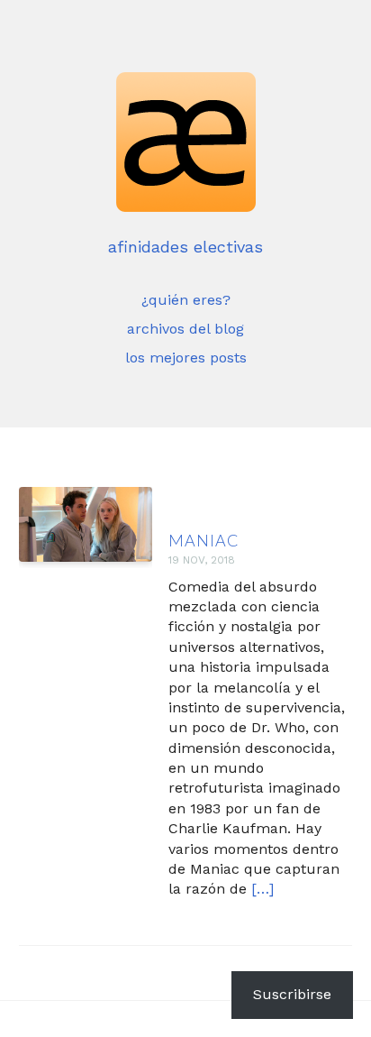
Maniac (204, 540)
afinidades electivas (185, 246)
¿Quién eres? (186, 299)
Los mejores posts (186, 357)
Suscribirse (292, 994)
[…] (262, 888)
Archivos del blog (185, 328)
